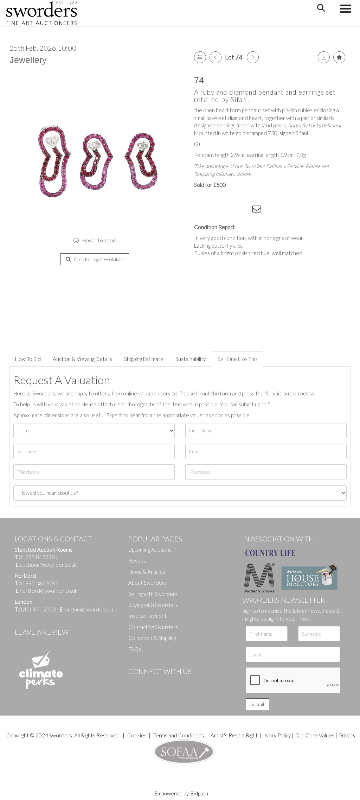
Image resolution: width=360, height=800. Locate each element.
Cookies (137, 735)
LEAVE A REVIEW (42, 632)
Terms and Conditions (179, 735)
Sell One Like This (238, 359)
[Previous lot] (215, 57)
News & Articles (146, 572)
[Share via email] (257, 210)
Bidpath (199, 793)
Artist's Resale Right (234, 735)
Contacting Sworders (153, 627)
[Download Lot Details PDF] (324, 57)
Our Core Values (314, 735)
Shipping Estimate (143, 359)
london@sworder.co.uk (88, 609)
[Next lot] (253, 57)
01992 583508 (37, 583)
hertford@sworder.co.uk (48, 591)
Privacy (347, 735)
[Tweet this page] (215, 210)
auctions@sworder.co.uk (46, 564)
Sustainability (190, 359)
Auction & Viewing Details (82, 359)
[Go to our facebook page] (135, 683)
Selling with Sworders (153, 594)
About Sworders (147, 582)
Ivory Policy (277, 735)
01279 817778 (37, 557)
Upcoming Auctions (150, 549)
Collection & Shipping (152, 638)
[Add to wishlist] (339, 57)
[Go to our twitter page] (149, 683)
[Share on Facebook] (200, 210)
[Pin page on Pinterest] (229, 210)
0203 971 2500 (37, 609)
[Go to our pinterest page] (163, 683)
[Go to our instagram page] (243, 210)
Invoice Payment (147, 615)
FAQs (134, 649)
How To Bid (28, 359)
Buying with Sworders (153, 605)
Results (137, 560)
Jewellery (28, 60)
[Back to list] (200, 57)
